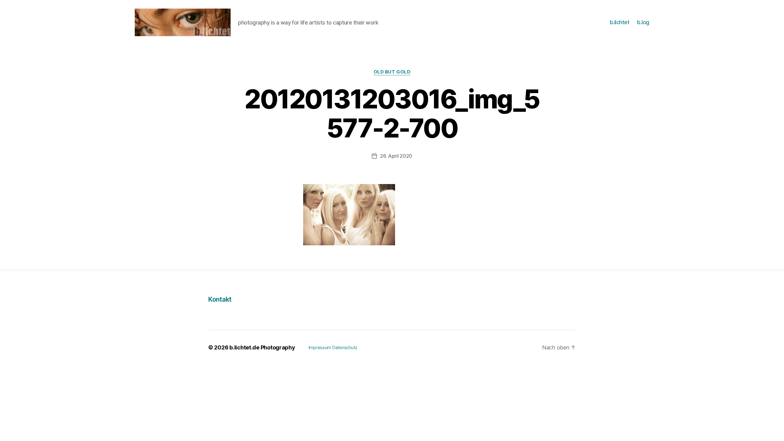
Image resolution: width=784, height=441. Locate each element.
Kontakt (220, 299)
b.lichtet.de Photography (262, 347)
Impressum (320, 347)
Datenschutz (344, 347)
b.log (643, 22)
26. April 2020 (396, 156)
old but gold (392, 72)
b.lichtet (620, 22)
